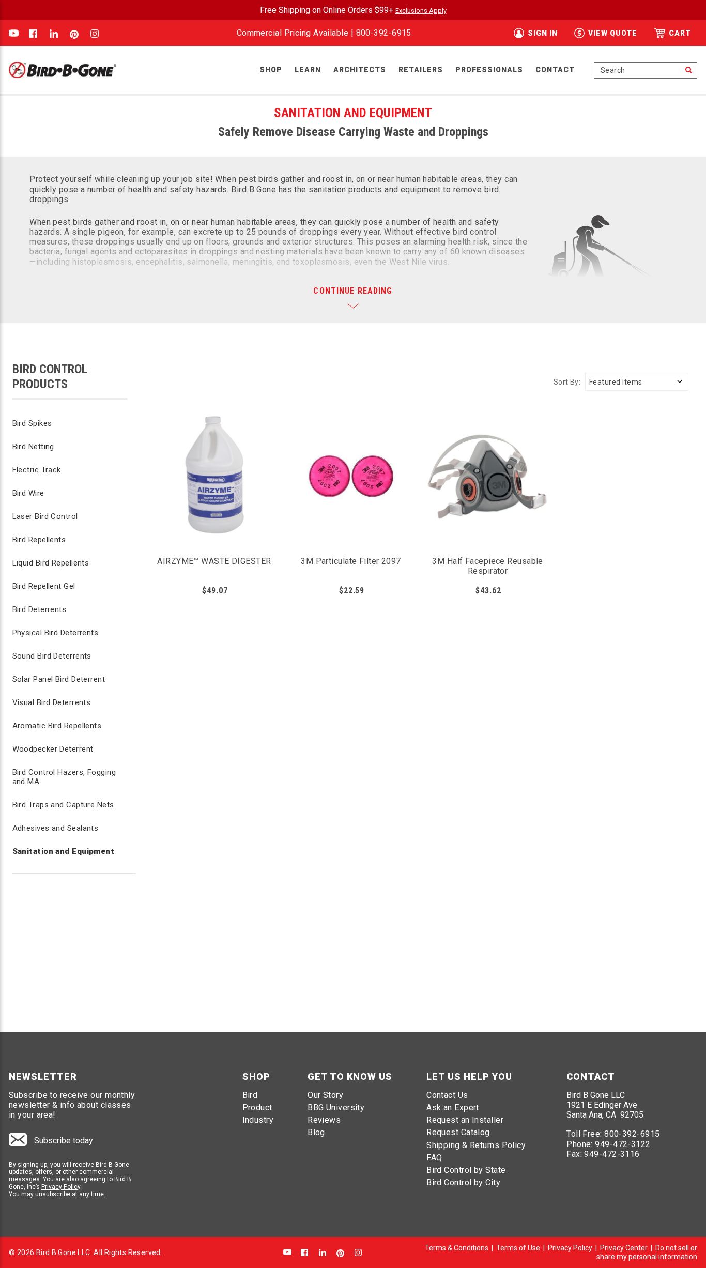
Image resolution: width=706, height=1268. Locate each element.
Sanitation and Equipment (63, 851)
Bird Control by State (465, 1170)
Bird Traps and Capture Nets (63, 804)
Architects (359, 70)
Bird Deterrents (39, 609)
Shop (270, 70)
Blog (316, 1132)
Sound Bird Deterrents (51, 656)
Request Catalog (458, 1132)
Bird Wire (28, 493)
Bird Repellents (39, 539)
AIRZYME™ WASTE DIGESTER (214, 561)
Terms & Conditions (456, 1248)
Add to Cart (214, 496)
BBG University (336, 1107)
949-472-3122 (622, 1144)
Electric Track (36, 470)
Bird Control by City (463, 1182)
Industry (258, 1120)
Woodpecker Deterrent (53, 749)
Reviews (324, 1120)
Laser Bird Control (45, 516)
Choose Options (488, 496)
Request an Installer (464, 1120)
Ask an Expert (452, 1107)
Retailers (420, 70)
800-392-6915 (383, 33)
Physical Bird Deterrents (55, 632)
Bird (250, 1095)
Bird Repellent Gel (43, 586)
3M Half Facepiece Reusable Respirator (487, 566)
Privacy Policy (60, 1186)
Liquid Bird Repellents (50, 563)
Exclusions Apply (421, 10)
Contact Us (447, 1095)
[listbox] (636, 382)
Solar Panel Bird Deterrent (58, 679)
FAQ (434, 1158)
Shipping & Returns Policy (476, 1145)
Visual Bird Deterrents (51, 702)
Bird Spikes (32, 423)
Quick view (214, 456)
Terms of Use (518, 1248)
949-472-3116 (611, 1154)
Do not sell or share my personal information (646, 1252)
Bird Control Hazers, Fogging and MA (64, 777)
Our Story (325, 1095)
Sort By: (567, 382)
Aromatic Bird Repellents (57, 725)
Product (257, 1107)
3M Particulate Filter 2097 (351, 561)
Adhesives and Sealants (55, 828)
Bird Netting (33, 446)
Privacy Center (624, 1248)
